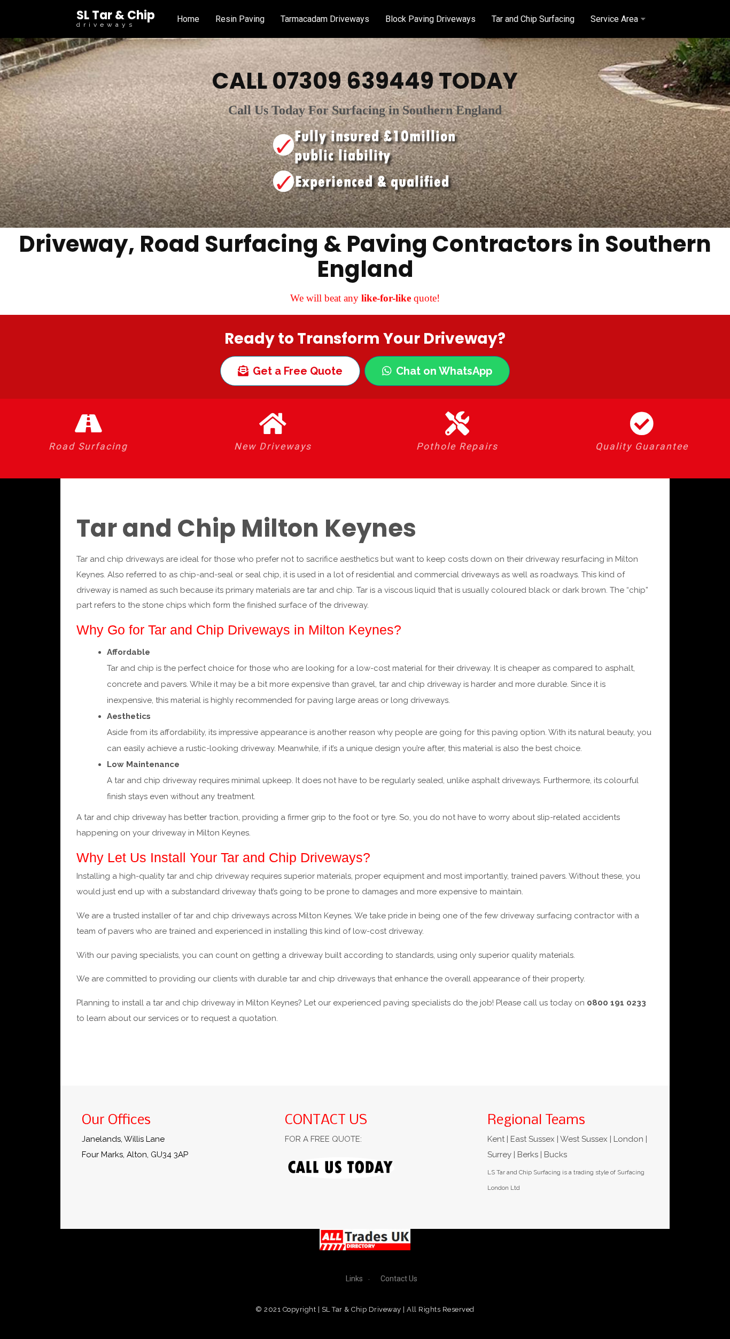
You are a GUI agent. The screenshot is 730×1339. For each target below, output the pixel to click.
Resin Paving (240, 19)
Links (354, 1278)
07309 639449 (353, 81)
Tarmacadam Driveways (325, 19)
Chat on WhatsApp (444, 371)
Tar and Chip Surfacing (533, 19)
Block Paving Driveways (430, 19)
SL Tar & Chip (115, 15)
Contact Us (398, 1278)
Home (188, 19)
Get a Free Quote (298, 371)
